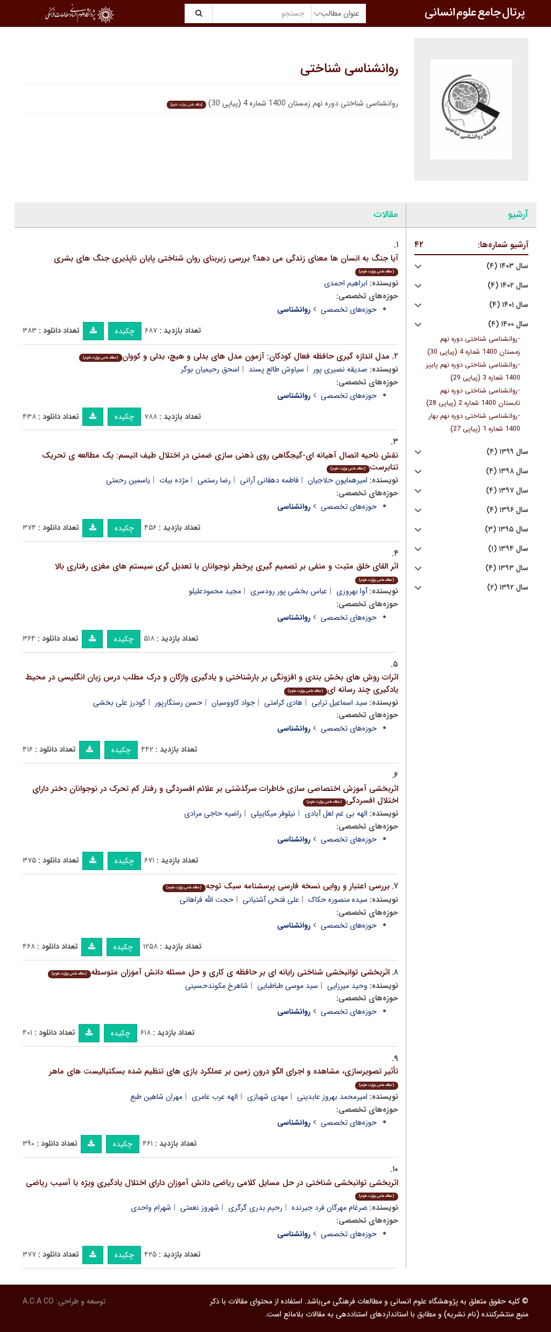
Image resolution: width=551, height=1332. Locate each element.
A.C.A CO (38, 1301)
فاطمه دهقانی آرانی (269, 480)
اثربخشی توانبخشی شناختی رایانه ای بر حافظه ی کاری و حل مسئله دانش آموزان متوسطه (220, 972)
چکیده (125, 331)
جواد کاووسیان (233, 703)
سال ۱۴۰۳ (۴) (507, 266)
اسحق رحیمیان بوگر (210, 369)
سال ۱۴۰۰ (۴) (508, 324)
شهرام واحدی (151, 1208)
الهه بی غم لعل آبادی (336, 813)
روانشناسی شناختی (349, 69)
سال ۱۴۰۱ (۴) (508, 305)
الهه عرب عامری (215, 1097)
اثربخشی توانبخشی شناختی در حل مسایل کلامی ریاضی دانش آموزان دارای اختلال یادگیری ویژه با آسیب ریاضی (212, 1188)
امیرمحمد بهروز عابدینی (332, 1097)
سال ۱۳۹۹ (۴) (507, 452)
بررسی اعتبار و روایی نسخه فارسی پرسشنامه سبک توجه (277, 886)
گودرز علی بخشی (119, 703)
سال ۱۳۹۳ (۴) (506, 568)
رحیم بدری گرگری (255, 1208)
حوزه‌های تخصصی (349, 310)
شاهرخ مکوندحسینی (216, 986)
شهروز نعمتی (199, 1208)
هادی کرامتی (283, 703)
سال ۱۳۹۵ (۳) (506, 529)
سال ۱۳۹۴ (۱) (508, 549)
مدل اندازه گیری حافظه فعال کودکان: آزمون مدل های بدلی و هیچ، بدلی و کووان (236, 356)
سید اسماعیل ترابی (340, 703)
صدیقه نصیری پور (340, 369)
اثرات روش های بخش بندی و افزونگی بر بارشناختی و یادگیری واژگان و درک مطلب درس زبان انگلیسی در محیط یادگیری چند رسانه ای (211, 683)
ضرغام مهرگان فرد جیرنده (330, 1208)
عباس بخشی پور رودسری (288, 591)
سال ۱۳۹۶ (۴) (507, 510)
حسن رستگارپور (178, 703)
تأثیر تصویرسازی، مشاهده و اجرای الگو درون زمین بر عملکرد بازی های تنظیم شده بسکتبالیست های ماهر (223, 1076)
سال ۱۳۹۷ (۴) (507, 490)
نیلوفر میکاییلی (273, 813)
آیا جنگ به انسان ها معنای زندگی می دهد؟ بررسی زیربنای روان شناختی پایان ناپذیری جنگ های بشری (226, 263)
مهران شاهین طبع (156, 1097)
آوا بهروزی (352, 591)
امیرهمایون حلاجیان (338, 480)
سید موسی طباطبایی (287, 986)
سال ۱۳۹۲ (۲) (507, 587)
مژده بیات (173, 480)
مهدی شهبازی (267, 1097)
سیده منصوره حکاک (338, 900)
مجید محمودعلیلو (215, 591)
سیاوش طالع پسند (276, 369)
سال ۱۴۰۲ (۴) (508, 285)
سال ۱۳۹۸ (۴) (507, 471)
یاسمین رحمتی (128, 480)
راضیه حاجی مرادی (213, 813)
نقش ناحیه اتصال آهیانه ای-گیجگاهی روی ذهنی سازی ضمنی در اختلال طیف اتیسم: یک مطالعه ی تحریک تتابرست (220, 461)
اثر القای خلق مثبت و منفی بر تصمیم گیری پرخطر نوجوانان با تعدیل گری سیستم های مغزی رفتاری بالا (226, 571)
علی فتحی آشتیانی (271, 900)
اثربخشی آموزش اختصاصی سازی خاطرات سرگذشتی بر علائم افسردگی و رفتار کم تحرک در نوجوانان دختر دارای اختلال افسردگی (215, 795)
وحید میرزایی (347, 986)
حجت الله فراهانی (207, 900)
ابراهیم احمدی (346, 283)
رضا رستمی (214, 480)
